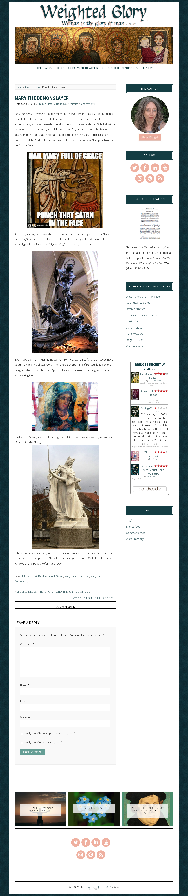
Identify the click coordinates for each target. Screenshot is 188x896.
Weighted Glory (99, 886)
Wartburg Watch (135, 346)
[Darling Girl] (135, 416)
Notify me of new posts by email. (43, 742)
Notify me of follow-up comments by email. (50, 733)
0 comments (87, 104)
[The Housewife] (135, 460)
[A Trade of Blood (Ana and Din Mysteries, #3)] (135, 399)
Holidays (61, 104)
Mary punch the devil (76, 576)
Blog (60, 68)
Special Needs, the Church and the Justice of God (54, 591)
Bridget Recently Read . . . (150, 366)
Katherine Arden (154, 380)
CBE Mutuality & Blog (138, 302)
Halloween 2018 (31, 576)
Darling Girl (146, 408)
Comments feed (136, 533)
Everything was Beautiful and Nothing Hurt (152, 469)
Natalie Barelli (155, 459)
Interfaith (73, 104)
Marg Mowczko (135, 333)
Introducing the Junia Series (93, 598)
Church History (32, 87)
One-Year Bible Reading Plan (120, 68)
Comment (27, 644)
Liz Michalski (155, 411)
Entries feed (133, 526)
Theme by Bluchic (94, 889)
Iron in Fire (132, 321)
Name (24, 685)
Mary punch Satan (52, 576)
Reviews (148, 68)
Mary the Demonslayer (42, 98)
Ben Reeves (151, 476)
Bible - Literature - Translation (143, 296)
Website (25, 717)
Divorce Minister (135, 309)
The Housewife (152, 454)
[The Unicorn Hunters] (135, 382)
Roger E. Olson (135, 340)
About (49, 68)
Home (38, 68)
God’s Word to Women (83, 68)
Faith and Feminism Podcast (142, 315)
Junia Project (134, 327)
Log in (129, 520)
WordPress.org (135, 539)
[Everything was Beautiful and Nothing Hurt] (135, 474)
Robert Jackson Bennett (155, 398)
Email (24, 701)
